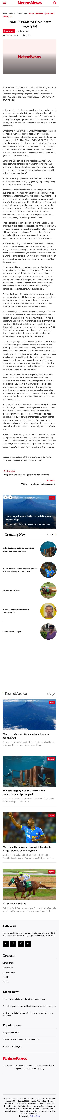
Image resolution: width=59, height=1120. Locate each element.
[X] (12, 78)
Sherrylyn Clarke (16, 524)
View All (50, 534)
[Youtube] (28, 944)
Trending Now (15, 534)
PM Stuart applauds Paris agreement (37, 484)
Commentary (21, 13)
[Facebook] (6, 78)
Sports (51, 815)
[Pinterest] (19, 78)
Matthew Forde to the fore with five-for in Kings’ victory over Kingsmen (27, 848)
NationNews (8, 13)
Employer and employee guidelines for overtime (26, 474)
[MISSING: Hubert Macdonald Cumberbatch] (48, 611)
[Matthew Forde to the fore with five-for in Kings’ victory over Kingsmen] (48, 570)
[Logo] (29, 3)
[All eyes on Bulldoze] (48, 590)
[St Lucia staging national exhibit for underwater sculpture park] (48, 549)
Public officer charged (12, 631)
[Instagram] (13, 944)
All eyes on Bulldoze (11, 590)
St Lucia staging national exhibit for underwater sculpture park (24, 792)
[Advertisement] (29, 662)
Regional (51, 759)
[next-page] (10, 497)
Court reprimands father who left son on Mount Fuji (28, 517)
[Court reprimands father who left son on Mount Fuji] (29, 512)
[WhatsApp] (26, 78)
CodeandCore (35, 1116)
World (52, 498)
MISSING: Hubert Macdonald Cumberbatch (21, 1039)
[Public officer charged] (48, 631)
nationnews (22, 31)
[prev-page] (5, 497)
